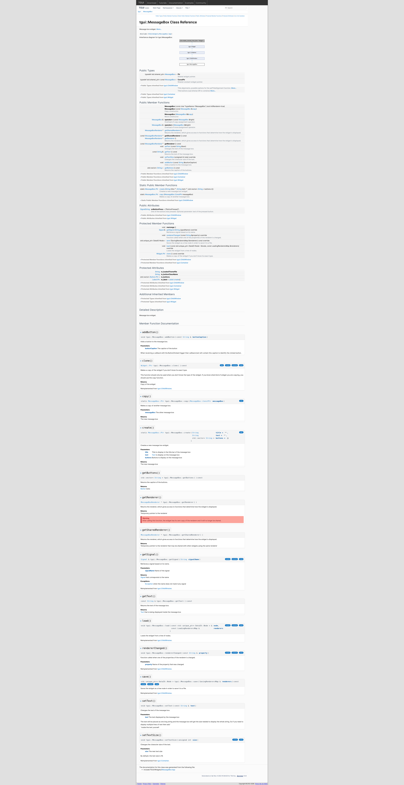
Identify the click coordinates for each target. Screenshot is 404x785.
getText (168, 152)
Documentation (176, 3)
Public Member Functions (170, 16)
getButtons (169, 168)
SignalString (145, 209)
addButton (169, 163)
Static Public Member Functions (186, 16)
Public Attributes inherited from (161, 215)
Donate (139, 783)
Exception (149, 584)
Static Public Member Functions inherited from (167, 200)
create (162, 189)
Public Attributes (200, 16)
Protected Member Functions (214, 16)
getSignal (170, 230)
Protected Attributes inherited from (162, 283)
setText (167, 146)
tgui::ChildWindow (171, 86)
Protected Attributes (228, 16)
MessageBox (147, 11)
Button (143, 489)
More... (159, 29)
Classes (179, 8)
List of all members (239, 16)
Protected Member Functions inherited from (166, 260)
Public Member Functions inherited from (164, 174)
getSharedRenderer (172, 130)
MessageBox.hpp (168, 770)
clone (169, 254)
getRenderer (169, 138)
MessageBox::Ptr (151, 189)
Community (201, 3)
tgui (139, 11)
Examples (189, 3)
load (168, 246)
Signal (161, 230)
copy (194, 109)
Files (187, 8)
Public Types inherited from (159, 86)
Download (151, 3)
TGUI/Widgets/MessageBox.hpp (159, 34)
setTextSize (169, 157)
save (168, 241)
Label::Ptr (156, 280)
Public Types (159, 16)
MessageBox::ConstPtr (173, 194)
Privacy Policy (147, 783)
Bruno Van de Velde (261, 783)
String (178, 146)
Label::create (174, 280)
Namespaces (167, 8)
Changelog (156, 783)
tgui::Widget (168, 97)
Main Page (156, 8)
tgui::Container (169, 94)
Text (153, 455)
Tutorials (163, 3)
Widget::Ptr (160, 254)
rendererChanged (173, 235)
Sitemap (162, 783)
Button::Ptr (154, 277)
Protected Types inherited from (161, 299)
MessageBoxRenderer (153, 130)
